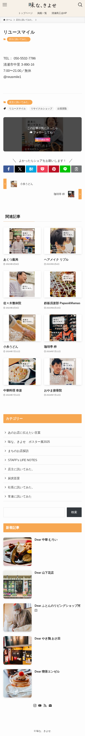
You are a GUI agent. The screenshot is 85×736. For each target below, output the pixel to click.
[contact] (50, 706)
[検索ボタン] (80, 5)
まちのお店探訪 (18, 451)
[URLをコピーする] (76, 169)
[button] (8, 169)
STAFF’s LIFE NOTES (22, 460)
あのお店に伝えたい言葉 (24, 432)
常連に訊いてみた (20, 496)
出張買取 (62, 108)
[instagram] (35, 706)
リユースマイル (17, 108)
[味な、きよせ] (42, 5)
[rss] (45, 706)
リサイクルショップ (41, 108)
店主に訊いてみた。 (18, 39)
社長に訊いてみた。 (21, 487)
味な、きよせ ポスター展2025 (29, 441)
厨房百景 (14, 478)
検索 (74, 512)
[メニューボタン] (4, 5)
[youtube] (40, 706)
